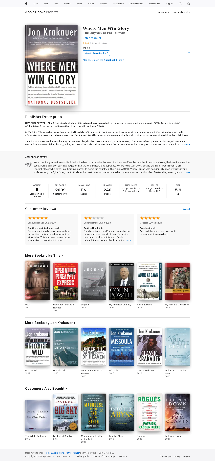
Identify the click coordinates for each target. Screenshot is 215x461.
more (187, 144)
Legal (112, 456)
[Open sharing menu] (189, 53)
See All (186, 209)
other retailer (73, 453)
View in (95, 53)
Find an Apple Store (54, 453)
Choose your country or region (175, 456)
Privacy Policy (84, 456)
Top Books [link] (163, 12)
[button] (180, 3)
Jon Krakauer (92, 38)
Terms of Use (100, 456)
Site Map (122, 456)
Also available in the (102, 60)
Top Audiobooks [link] (181, 12)
